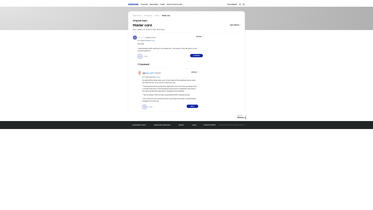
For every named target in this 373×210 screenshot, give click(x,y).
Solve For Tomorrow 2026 (174, 4)
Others (153, 41)
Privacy (181, 125)
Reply (192, 106)
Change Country (209, 125)
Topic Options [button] (234, 25)
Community (144, 4)
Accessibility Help (139, 125)
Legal (194, 125)
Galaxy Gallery (154, 4)
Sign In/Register (232, 4)
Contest (162, 4)
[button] (199, 37)
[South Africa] (133, 4)
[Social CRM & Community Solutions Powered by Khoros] (241, 117)
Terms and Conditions (162, 125)
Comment (196, 55)
